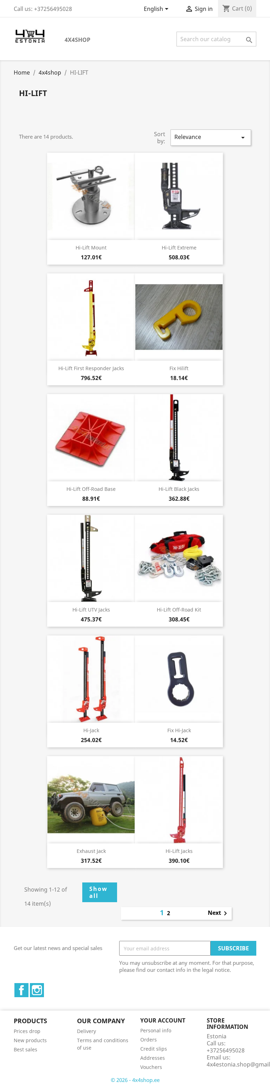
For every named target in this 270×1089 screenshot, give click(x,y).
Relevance (210, 137)
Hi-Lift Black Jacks (179, 489)
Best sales (25, 1049)
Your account (162, 1020)
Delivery (86, 1031)
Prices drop (27, 1031)
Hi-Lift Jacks (179, 851)
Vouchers (151, 1067)
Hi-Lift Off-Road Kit (179, 609)
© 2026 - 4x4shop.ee (135, 1079)
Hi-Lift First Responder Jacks (91, 368)
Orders (148, 1039)
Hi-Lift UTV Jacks (91, 609)
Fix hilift (178, 368)
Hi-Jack (91, 730)
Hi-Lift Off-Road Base (91, 489)
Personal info (155, 1030)
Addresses (152, 1058)
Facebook (21, 990)
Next (219, 913)
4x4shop (77, 40)
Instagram (37, 990)
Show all (98, 892)
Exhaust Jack (91, 851)
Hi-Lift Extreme (179, 247)
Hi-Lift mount (91, 247)
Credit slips (153, 1048)
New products (30, 1040)
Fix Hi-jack (179, 730)
